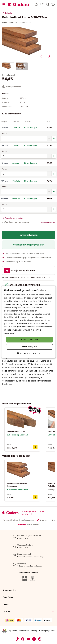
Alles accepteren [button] (29, 339)
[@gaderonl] (17, 639)
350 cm (4, 145)
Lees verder (21, 333)
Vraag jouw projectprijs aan (28, 244)
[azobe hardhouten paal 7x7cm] (35, 447)
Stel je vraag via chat (23, 270)
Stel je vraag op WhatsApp (25, 285)
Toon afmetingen (48, 222)
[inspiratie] (42, 4)
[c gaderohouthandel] (28, 639)
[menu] (4, 4)
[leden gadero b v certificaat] (4, 631)
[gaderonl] (34, 639)
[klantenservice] (47, 4)
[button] (36, 4)
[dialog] (28, 322)
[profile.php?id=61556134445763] (22, 639)
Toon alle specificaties (14, 218)
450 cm (4, 181)
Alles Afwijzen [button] (29, 346)
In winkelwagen (28, 235)
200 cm (4, 128)
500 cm (4, 198)
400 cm (4, 163)
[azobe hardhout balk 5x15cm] (35, 497)
